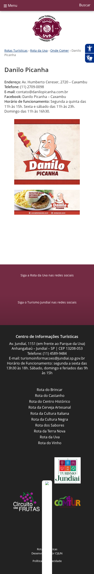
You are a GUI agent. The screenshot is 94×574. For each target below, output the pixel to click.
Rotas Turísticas (16, 50)
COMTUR (67, 501)
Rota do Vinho (49, 442)
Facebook (42, 284)
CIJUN (59, 553)
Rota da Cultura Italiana (49, 413)
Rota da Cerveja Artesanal (49, 407)
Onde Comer (59, 50)
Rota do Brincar (50, 389)
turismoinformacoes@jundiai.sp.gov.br (53, 358)
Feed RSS (25, 533)
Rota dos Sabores (49, 425)
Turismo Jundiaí (67, 470)
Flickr (60, 533)
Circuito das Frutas (26, 501)
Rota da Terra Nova (49, 431)
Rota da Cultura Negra (49, 419)
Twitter (69, 533)
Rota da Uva (47, 28)
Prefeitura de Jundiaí (26, 470)
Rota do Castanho (49, 395)
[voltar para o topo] (47, 527)
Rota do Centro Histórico (49, 401)
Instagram (51, 284)
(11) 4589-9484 (55, 353)
